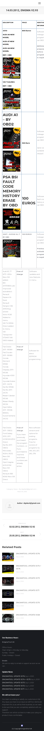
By (27, 489)
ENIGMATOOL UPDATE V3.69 (28, 615)
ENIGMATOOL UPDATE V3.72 (13, 686)
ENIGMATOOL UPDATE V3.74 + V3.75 (28, 567)
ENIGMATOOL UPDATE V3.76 (28, 554)
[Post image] (8, 557)
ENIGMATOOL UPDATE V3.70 (28, 603)
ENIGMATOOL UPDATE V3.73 (28, 578)
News (16, 489)
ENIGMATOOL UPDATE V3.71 (27, 590)
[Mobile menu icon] (39, 3)
